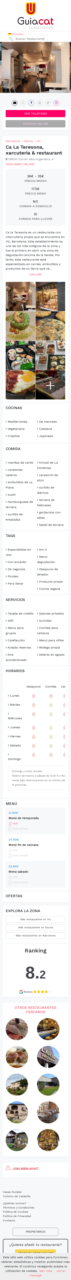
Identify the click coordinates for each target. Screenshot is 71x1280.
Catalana (45, 429)
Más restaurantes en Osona (35, 927)
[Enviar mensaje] (15, 103)
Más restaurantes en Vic (35, 919)
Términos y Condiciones (18, 1207)
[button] (16, 34)
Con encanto (16, 562)
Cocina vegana (49, 589)
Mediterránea (17, 421)
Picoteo (12, 576)
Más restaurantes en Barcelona (35, 935)
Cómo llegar (13, 163)
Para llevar (15, 583)
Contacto (9, 1220)
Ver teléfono (35, 113)
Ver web (29, 163)
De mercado (47, 421)
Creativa (13, 436)
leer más (45, 1271)
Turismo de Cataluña (16, 1196)
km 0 (42, 549)
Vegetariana (16, 429)
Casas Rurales (12, 1191)
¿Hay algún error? (25, 1168)
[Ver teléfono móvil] (23, 103)
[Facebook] (31, 103)
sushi (11, 494)
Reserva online (35, 123)
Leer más (35, 273)
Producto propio (50, 581)
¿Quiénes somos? (14, 1203)
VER (15, 823)
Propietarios (35, 1231)
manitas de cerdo (20, 462)
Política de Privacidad (17, 1216)
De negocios (16, 569)
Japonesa (45, 436)
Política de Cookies (15, 1211)
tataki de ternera (51, 525)
